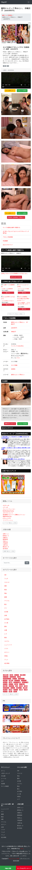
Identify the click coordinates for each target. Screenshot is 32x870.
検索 (27, 562)
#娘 (8, 66)
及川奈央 (5, 548)
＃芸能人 (5, 686)
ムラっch (5, 507)
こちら (18, 357)
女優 (5, 630)
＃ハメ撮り (22, 684)
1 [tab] (16, 431)
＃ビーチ (11, 684)
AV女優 (3, 776)
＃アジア (5, 691)
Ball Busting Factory (8, 511)
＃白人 (15, 691)
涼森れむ (5, 537)
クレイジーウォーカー (9, 509)
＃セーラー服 (25, 682)
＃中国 (25, 689)
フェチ (6, 578)
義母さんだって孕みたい (18, 374)
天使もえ (5, 541)
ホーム (3, 770)
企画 (5, 615)
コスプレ (6, 641)
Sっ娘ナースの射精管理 (7, 288)
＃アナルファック (7, 678)
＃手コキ (5, 689)
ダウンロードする (16, 277)
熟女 (5, 589)
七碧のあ (5, 545)
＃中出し (5, 680)
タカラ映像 (14, 365)
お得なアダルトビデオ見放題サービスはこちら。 (15, 273)
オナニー (6, 652)
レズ (5, 633)
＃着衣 (21, 686)
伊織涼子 (13, 331)
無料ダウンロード (10, 423)
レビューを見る (22, 90)
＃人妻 (19, 676)
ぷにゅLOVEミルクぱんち (8, 300)
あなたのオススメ (8, 244)
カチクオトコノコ (8, 512)
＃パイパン (17, 680)
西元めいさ (6, 546)
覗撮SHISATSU (7, 516)
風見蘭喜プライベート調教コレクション (14, 514)
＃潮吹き (11, 680)
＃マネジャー (21, 678)
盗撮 (5, 597)
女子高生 (19, 791)
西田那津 (5, 539)
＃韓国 (21, 689)
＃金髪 (10, 689)
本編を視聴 (8, 868)
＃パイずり (5, 676)
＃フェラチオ (13, 676)
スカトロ (6, 582)
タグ (2, 781)
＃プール (5, 684)
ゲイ (5, 608)
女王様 (6, 611)
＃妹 (17, 686)
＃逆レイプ (19, 687)
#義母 (4, 66)
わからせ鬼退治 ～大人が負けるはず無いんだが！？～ (24, 304)
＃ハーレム (23, 680)
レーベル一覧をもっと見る (10, 523)
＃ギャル (5, 682)
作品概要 (5, 241)
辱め (5, 593)
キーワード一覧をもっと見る (10, 694)
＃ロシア (16, 689)
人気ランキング (5, 773)
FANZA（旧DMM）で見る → (16, 217)
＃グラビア (11, 686)
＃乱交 (11, 675)
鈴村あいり (6, 535)
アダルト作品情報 (8, 237)
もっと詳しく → (10, 90)
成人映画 (6, 663)
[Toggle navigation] (28, 2)
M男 (5, 586)
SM (5, 575)
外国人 (6, 656)
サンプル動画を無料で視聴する (11, 227)
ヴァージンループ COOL (23, 288)
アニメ (6, 659)
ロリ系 (6, 622)
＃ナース (14, 678)
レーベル (3, 778)
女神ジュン (6, 533)
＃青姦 (10, 682)
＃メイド (13, 687)
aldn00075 (14, 328)
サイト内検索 (5, 786)
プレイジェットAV (14, 858)
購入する (8, 292)
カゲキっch (6, 505)
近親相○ (13, 369)
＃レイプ (16, 675)
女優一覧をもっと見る (8, 551)
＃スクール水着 (17, 682)
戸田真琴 (5, 543)
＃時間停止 (5, 675)
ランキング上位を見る (17, 346)
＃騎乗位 (25, 687)
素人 (5, 604)
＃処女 (16, 684)
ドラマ (6, 648)
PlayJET (4, 2)
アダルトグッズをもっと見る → (16, 314)
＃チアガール (6, 687)
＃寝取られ (23, 675)
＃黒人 (10, 691)
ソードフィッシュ (8, 520)
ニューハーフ (8, 645)
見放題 (3, 783)
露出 (5, 626)
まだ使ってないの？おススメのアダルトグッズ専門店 (16, 232)
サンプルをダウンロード (24, 868)
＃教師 (25, 686)
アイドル (6, 600)
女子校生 (6, 619)
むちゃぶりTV (7, 518)
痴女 (5, 637)
